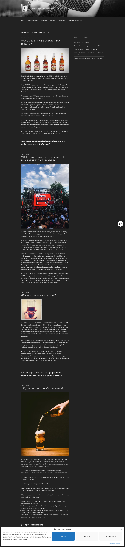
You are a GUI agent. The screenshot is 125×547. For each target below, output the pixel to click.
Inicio (22, 20)
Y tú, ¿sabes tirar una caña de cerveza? (42, 388)
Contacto (62, 20)
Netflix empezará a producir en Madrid (85, 49)
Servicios (44, 20)
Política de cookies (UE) (75, 20)
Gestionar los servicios (114, 543)
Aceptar (63, 536)
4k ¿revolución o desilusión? (82, 42)
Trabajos (52, 20)
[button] (121, 529)
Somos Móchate (33, 20)
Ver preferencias (110, 536)
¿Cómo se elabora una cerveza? (38, 295)
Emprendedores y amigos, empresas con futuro (88, 46)
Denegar (87, 536)
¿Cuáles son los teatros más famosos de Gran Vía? (88, 58)
